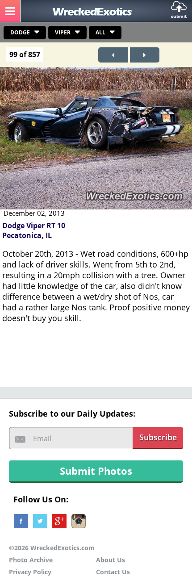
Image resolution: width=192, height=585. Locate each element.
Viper (63, 32)
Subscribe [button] (158, 437)
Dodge (20, 32)
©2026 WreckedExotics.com (52, 547)
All (100, 32)
